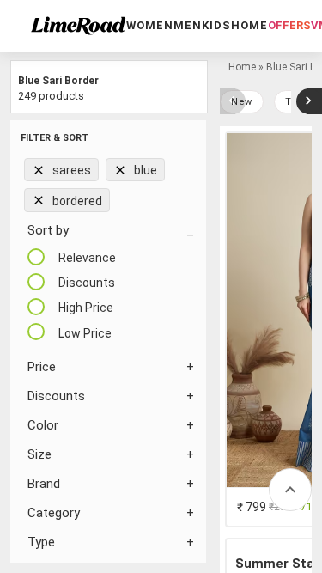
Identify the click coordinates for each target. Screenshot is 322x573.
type (41, 542)
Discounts (56, 396)
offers (289, 25)
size (39, 454)
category (53, 513)
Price (41, 367)
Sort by (48, 230)
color (42, 425)
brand (43, 483)
